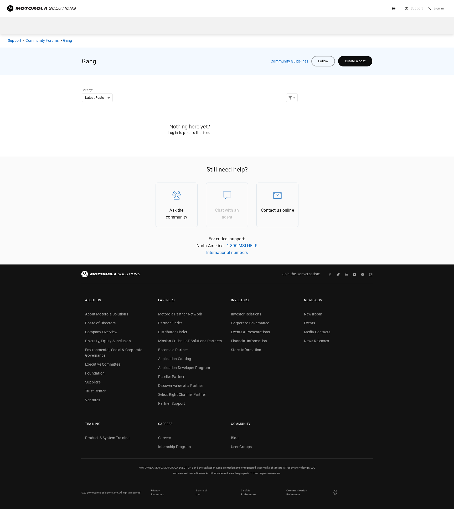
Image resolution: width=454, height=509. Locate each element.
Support (417, 8)
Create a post (355, 61)
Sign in (439, 8)
